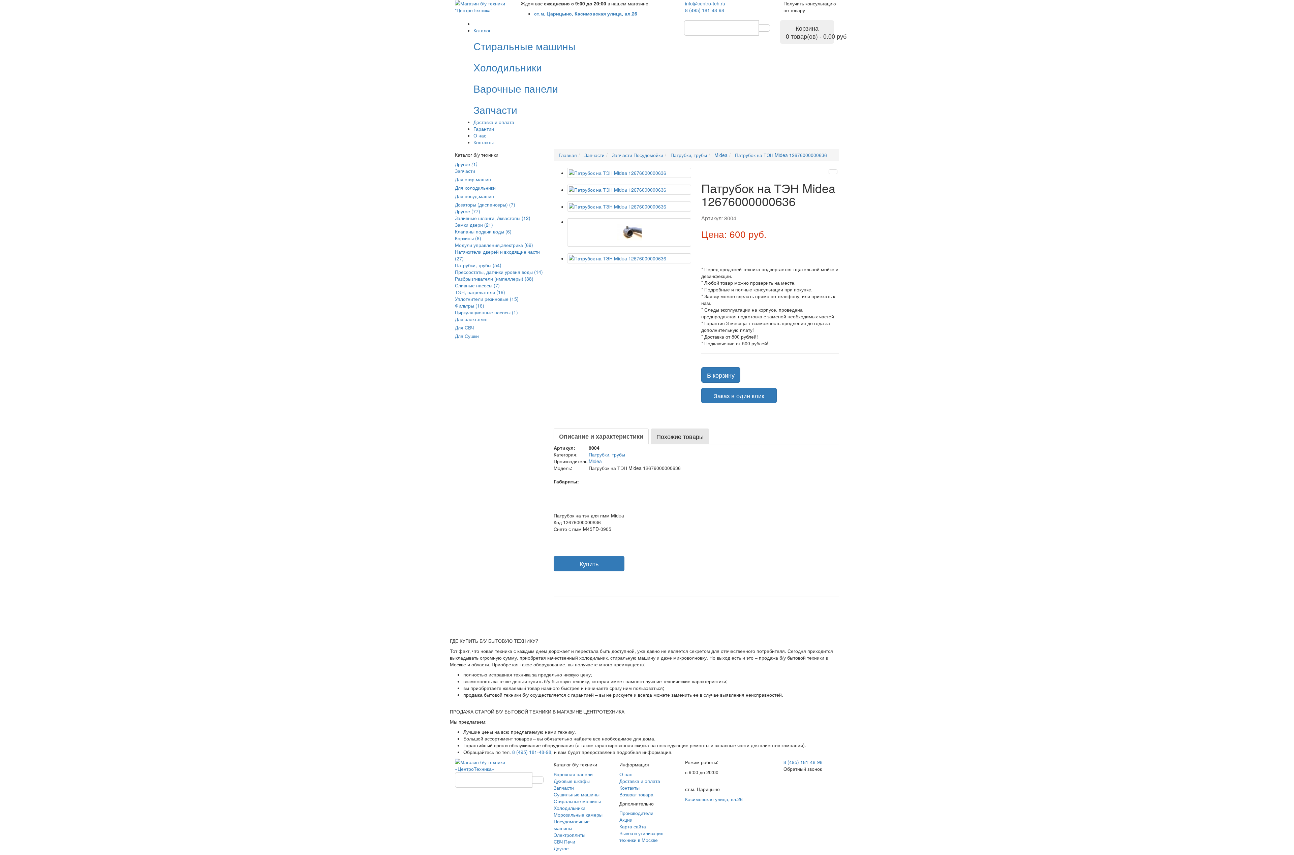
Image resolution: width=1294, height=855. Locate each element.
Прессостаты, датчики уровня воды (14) (499, 271)
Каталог (482, 30)
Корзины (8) (468, 238)
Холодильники (569, 807)
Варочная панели (573, 774)
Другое (466, 164)
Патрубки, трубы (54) (478, 265)
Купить (589, 563)
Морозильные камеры (578, 814)
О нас (479, 135)
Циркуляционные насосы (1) (486, 312)
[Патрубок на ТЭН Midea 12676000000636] (629, 173)
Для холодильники (475, 187)
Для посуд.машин (474, 196)
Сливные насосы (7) (477, 285)
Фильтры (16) (469, 305)
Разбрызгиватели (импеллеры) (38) (494, 278)
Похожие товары (680, 436)
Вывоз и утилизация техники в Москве (641, 836)
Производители (636, 813)
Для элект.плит (471, 319)
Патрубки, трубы (607, 454)
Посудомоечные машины (572, 824)
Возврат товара (636, 794)
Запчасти (465, 170)
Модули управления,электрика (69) (494, 245)
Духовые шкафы (572, 781)
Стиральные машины (577, 801)
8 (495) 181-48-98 (704, 10)
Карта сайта (632, 826)
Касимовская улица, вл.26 (714, 799)
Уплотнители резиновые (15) (487, 298)
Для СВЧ (464, 327)
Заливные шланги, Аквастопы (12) (492, 218)
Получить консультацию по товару (809, 6)
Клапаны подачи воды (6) (483, 231)
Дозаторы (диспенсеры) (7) (485, 204)
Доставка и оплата (493, 122)
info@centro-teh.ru (705, 3)
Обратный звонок (802, 768)
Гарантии (483, 128)
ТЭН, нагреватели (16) (480, 292)
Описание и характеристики (601, 436)
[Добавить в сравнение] (833, 171)
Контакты (483, 142)
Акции (626, 819)
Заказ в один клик (739, 395)
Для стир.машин (473, 179)
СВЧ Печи (564, 841)
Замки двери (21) (474, 224)
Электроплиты (569, 834)
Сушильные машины (576, 794)
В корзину (721, 375)
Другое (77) (467, 211)
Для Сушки (467, 335)
